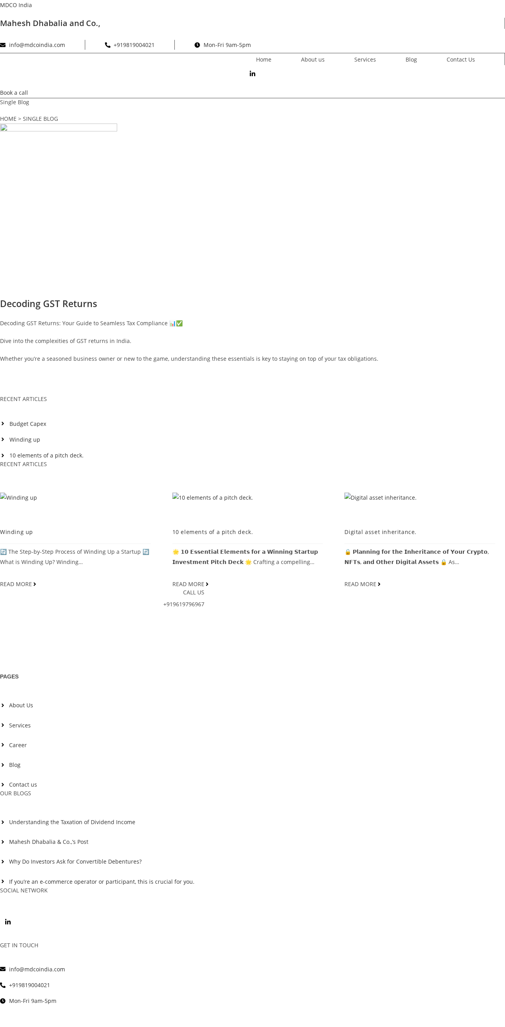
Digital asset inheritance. (380, 532)
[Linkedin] (252, 72)
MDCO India (16, 5)
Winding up (16, 532)
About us (313, 59)
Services (365, 59)
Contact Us (461, 59)
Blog (411, 59)
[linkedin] (8, 922)
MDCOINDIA (23, 514)
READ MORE (16, 584)
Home (263, 59)
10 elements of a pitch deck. (212, 532)
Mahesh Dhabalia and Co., (50, 23)
